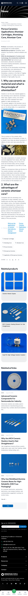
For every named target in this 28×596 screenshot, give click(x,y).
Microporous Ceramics (9, 251)
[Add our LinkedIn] (11, 583)
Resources (4, 561)
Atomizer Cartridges (9, 238)
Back (8, 505)
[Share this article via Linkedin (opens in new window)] (13, 260)
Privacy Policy (4, 580)
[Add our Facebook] (7, 583)
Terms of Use (12, 580)
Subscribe (24, 526)
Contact (3, 569)
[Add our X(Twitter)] (2, 583)
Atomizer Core (20, 243)
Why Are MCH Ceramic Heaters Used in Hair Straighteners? (10, 441)
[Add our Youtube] (15, 583)
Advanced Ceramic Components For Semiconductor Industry (11, 398)
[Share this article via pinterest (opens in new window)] (15, 260)
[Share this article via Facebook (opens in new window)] (7, 260)
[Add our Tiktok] (24, 583)
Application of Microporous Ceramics (13, 255)
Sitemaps (18, 580)
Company (4, 565)
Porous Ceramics (8, 247)
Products (4, 556)
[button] (18, 260)
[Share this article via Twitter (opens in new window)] (10, 260)
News (2, 392)
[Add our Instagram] (20, 583)
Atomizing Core (8, 243)
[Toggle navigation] (26, 3)
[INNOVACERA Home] (9, 574)
